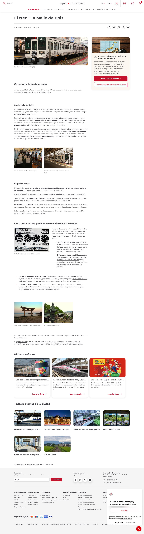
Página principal (18, 464)
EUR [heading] (109, 3)
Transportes (48, 9)
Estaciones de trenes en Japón (56, 429)
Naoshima (63, 247)
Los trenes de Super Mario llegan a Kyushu (107, 380)
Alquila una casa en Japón (85, 495)
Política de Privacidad (82, 524)
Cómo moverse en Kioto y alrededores (27, 455)
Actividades (111, 9)
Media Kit (16, 504)
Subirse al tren (50, 455)
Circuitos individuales (33, 500)
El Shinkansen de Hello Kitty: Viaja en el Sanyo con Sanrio (69, 380)
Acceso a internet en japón (92, 9)
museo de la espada (79, 279)
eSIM (64, 497)
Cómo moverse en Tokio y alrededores (86, 429)
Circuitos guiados (32, 497)
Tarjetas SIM (66, 495)
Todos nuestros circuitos (34, 495)
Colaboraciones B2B (19, 502)
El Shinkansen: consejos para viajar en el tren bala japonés (27, 429)
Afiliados (16, 500)
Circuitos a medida (33, 502)
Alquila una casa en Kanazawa (86, 502)
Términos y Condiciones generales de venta (56, 524)
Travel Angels (82, 507)
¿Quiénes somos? (19, 495)
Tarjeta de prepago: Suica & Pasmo (52, 500)
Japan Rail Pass (21, 342)
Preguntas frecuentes (20, 507)
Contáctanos (19, 524)
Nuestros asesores (33, 504)
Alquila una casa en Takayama (86, 504)
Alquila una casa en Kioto (85, 500)
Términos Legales (32, 524)
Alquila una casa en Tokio (85, 497)
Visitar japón (33, 9)
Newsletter (17, 497)
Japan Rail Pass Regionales (49, 497)
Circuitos (60, 9)
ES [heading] (102, 3)
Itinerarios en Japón (111, 429)
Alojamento (72, 9)
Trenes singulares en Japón (31, 464)
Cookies (95, 524)
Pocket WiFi (66, 500)
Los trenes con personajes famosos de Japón (32, 380)
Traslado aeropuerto (48, 502)
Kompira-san (29, 289)
